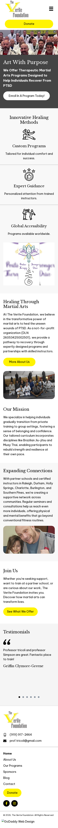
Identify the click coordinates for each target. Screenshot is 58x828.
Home (7, 753)
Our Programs (12, 765)
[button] (26, 95)
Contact (9, 784)
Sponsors (9, 771)
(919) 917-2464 (21, 734)
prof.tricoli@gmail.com (26, 741)
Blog (6, 777)
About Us (9, 759)
